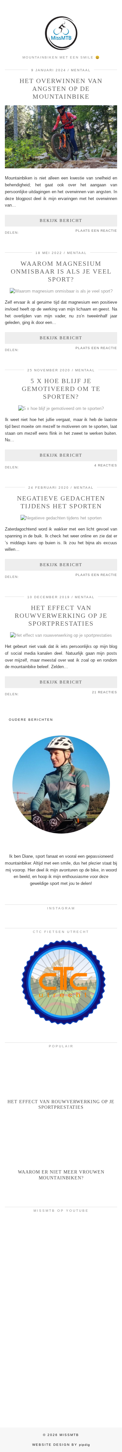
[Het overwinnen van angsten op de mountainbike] (61, 166)
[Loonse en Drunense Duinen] (61, 1317)
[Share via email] (21, 232)
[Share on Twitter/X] (28, 232)
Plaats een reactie (96, 230)
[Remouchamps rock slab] (61, 1386)
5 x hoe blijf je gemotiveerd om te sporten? (61, 388)
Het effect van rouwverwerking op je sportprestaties (61, 615)
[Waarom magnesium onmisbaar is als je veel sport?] (61, 291)
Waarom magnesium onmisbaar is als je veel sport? (61, 271)
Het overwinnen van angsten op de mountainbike (61, 88)
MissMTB (69, 1435)
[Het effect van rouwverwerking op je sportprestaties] (61, 635)
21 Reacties (104, 692)
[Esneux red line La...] (61, 1249)
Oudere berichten (31, 719)
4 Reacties (105, 465)
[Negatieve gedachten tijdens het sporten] (61, 517)
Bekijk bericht (61, 220)
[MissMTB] (61, 26)
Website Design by (61, 1444)
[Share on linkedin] (34, 232)
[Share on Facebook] (25, 232)
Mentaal (81, 70)
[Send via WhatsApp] (31, 232)
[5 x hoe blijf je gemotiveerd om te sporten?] (61, 408)
